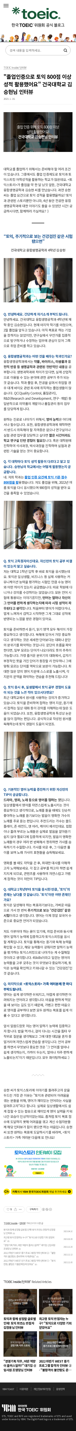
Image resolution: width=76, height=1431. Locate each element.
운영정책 (60, 1389)
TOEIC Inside (10, 1223)
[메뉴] (6, 6)
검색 (65, 50)
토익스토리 (38, 22)
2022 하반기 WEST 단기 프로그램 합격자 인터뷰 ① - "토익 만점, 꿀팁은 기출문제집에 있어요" (29, 1262)
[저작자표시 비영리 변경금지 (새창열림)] (47, 1209)
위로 (73, 1390)
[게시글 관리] (20, 1209)
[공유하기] (15, 1209)
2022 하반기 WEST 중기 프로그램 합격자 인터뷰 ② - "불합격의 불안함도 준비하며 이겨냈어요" (29, 1254)
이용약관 (23, 1389)
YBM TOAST (8, 1389)
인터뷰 (22, 1223)
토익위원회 (26, 1408)
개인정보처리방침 (42, 1389)
